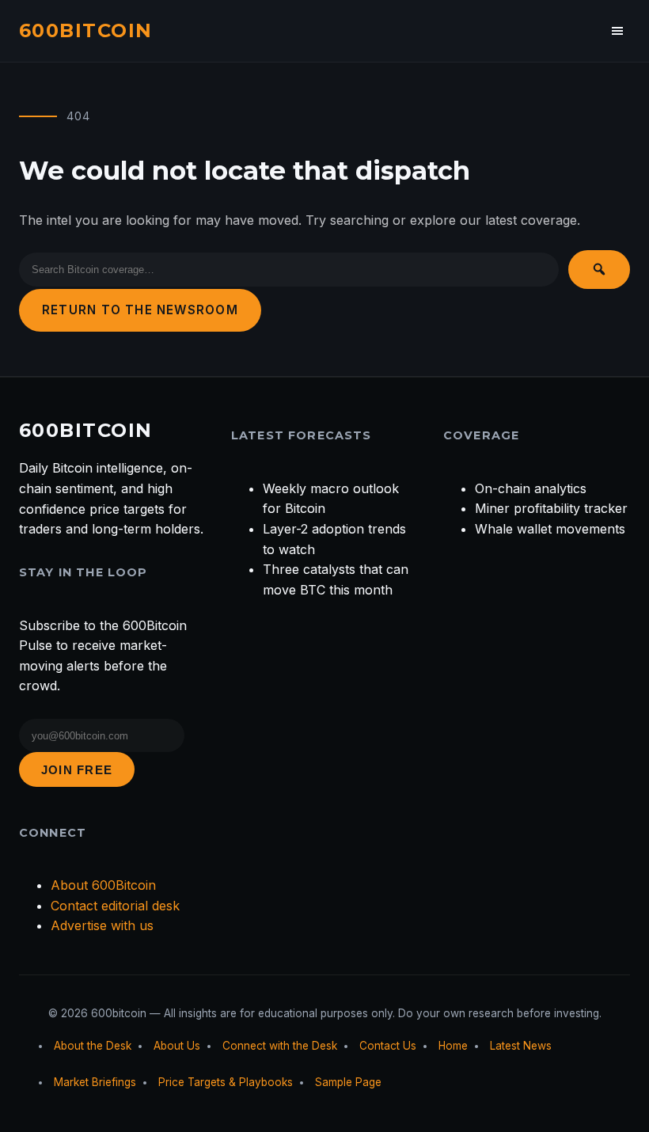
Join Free (76, 770)
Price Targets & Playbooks (225, 1082)
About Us (177, 1045)
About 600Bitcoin (103, 885)
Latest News (521, 1045)
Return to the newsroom (140, 309)
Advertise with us (102, 925)
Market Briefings (95, 1082)
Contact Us (387, 1045)
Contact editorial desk (115, 906)
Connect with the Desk (279, 1045)
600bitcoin (85, 30)
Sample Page (348, 1082)
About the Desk (92, 1045)
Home (453, 1045)
